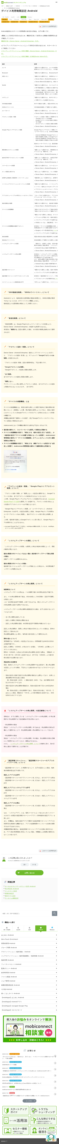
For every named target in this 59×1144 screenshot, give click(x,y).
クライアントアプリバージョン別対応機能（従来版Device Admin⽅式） (24, 56)
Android (18, 6)
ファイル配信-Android (9, 977)
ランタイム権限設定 (12, 898)
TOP (2, 6)
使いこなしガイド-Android (10, 993)
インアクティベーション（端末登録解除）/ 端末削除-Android (22, 956)
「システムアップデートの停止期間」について (25, 744)
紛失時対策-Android (8, 972)
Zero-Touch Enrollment (9, 939)
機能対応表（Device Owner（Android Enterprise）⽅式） (20, 41)
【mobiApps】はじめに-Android (12, 997)
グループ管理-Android (9, 947)
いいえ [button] (34, 864)
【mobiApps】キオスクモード (11, 1010)
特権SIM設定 (9, 893)
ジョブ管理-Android (8, 981)
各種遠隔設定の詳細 (45, 6)
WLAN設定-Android (12, 889)
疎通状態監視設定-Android (10, 985)
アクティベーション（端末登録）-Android (15, 952)
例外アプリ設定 (10, 896)
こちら (55, 230)
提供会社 (3, 1141)
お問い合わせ (30, 873)
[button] (51, 1135)
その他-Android (6, 989)
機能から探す (9, 6)
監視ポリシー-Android (9, 968)
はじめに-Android (7, 935)
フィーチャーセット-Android (30, 6)
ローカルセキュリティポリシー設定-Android (20, 886)
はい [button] (25, 864)
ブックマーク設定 (11, 891)
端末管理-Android (7, 960)
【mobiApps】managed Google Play (14, 1006)
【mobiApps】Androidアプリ (11, 1002)
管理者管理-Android (8, 943)
